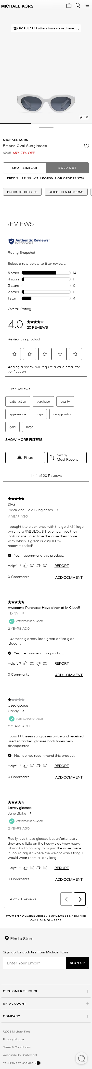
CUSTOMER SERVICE (20, 991)
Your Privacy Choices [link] (18, 1063)
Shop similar (24, 168)
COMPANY (11, 1016)
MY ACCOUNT (14, 1003)
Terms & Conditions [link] (16, 1047)
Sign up (77, 963)
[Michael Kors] (17, 5)
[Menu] (86, 5)
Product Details (22, 192)
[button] (81, 1058)
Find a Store (21, 938)
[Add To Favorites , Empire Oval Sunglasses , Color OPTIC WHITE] (86, 146)
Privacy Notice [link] (13, 1039)
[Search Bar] (77, 5)
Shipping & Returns (66, 192)
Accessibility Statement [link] (20, 1055)
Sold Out (67, 168)
